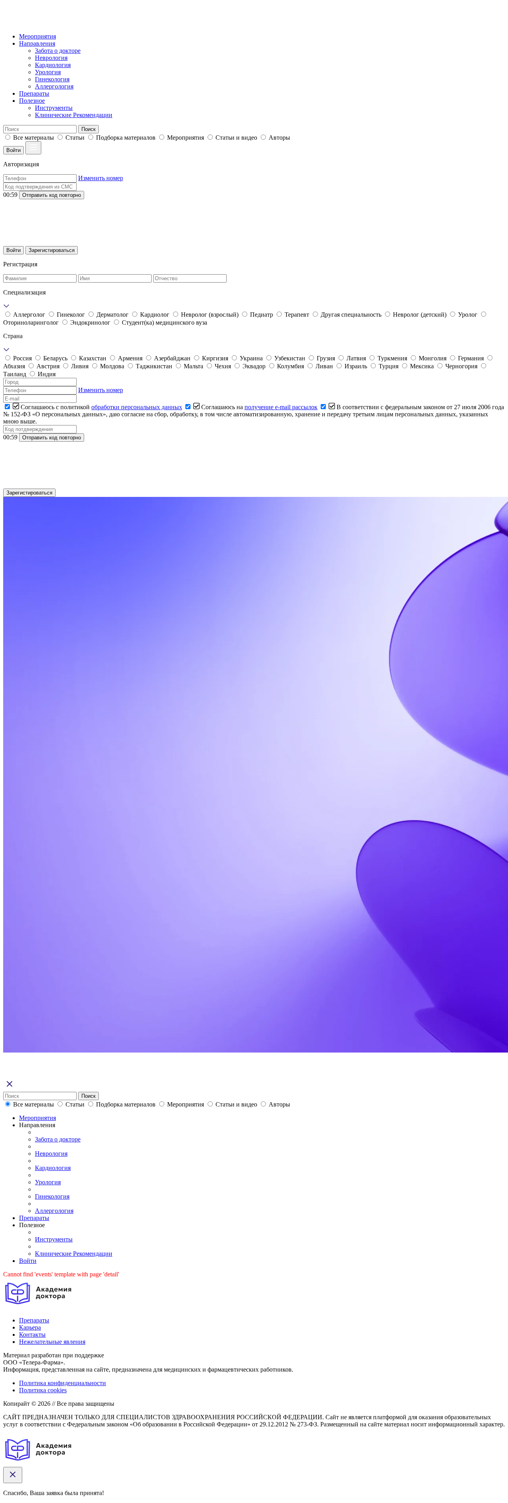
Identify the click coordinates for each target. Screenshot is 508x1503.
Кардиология (53, 65)
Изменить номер (100, 178)
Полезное (32, 100)
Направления (37, 43)
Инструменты (54, 107)
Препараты (34, 93)
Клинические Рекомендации (73, 115)
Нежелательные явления (52, 1341)
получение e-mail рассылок (281, 407)
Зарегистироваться (52, 250)
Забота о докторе (58, 50)
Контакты (32, 1334)
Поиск (88, 129)
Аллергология (54, 86)
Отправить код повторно (51, 195)
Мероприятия (37, 36)
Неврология (51, 57)
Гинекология (52, 79)
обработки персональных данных (136, 407)
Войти (13, 150)
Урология (48, 72)
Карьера (30, 1327)
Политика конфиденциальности (62, 1383)
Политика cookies (43, 1390)
